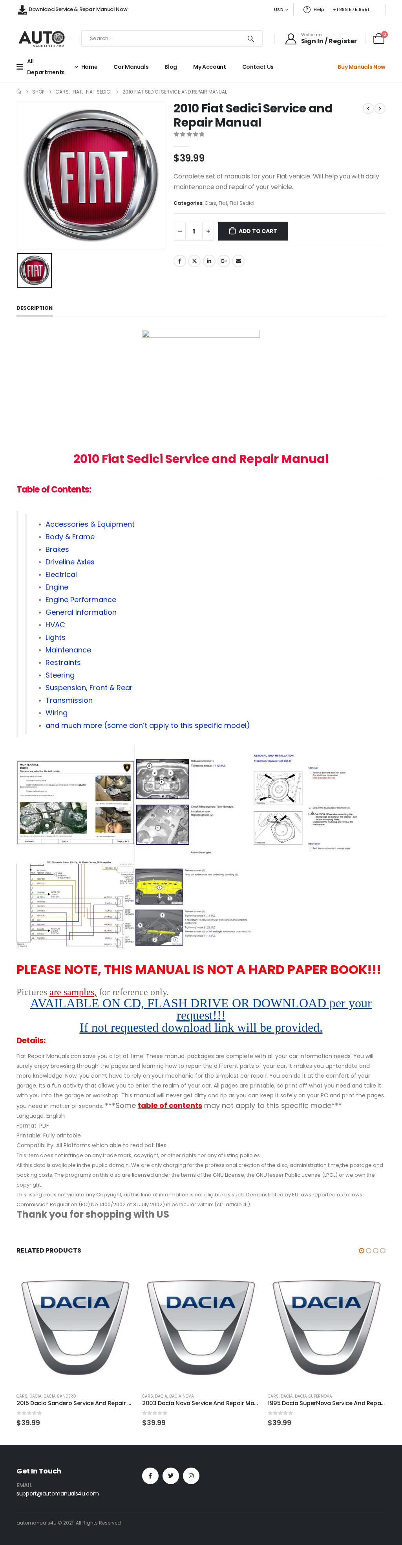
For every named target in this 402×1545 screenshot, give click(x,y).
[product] (75, 1328)
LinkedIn (209, 261)
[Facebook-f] (150, 1476)
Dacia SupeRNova (313, 1396)
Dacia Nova (181, 1396)
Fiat (223, 203)
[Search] (251, 38)
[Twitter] (171, 1476)
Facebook (180, 261)
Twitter (194, 261)
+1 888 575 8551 (351, 9)
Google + (223, 261)
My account (209, 67)
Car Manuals (130, 67)
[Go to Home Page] (18, 92)
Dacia (35, 1396)
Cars (210, 203)
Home (89, 67)
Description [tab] (34, 308)
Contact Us (258, 67)
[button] (361, 1250)
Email (238, 261)
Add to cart (258, 231)
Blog (170, 67)
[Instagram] (191, 1476)
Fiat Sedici (242, 203)
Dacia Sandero (60, 1396)
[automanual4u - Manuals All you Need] (41, 39)
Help (319, 9)
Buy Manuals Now (362, 67)
